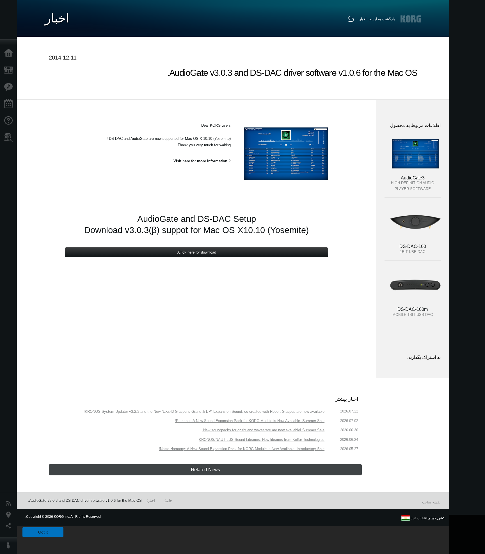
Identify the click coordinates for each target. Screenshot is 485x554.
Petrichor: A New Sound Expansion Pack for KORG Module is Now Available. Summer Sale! (249, 421)
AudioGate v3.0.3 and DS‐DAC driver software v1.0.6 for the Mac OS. (85, 500)
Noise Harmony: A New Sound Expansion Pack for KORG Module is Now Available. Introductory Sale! (241, 449)
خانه (169, 500)
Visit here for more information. (199, 161)
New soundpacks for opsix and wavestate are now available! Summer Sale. (263, 430)
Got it (43, 532)
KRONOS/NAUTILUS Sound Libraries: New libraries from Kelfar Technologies (261, 439)
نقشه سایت (431, 502)
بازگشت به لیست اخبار (377, 19)
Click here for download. (196, 252)
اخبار (151, 500)
